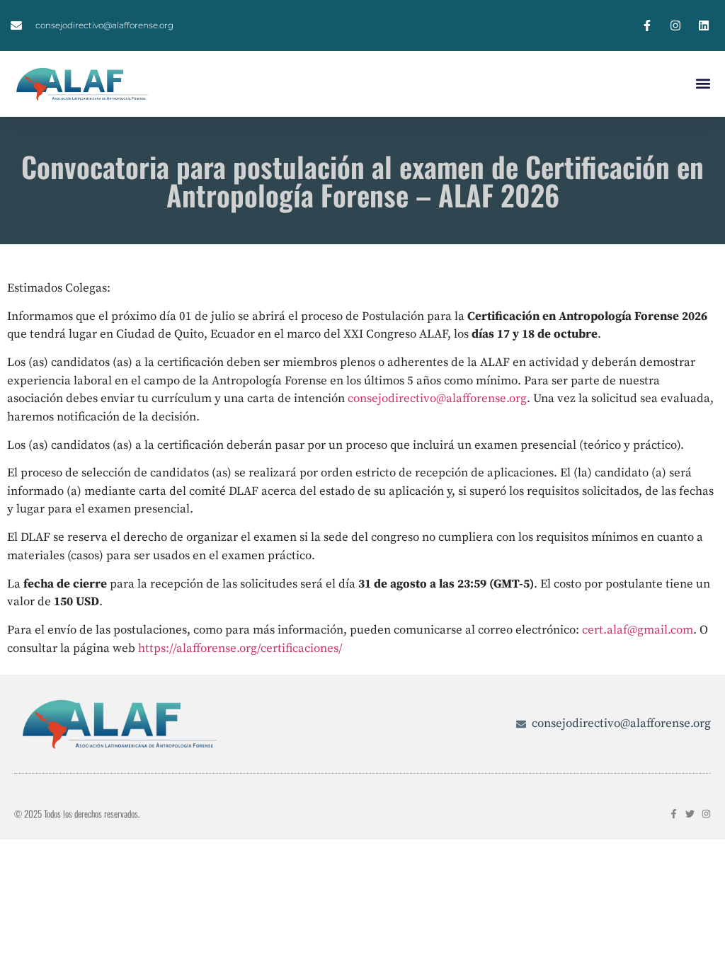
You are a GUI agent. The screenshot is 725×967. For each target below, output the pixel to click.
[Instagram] (706, 813)
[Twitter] (690, 813)
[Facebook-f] (673, 813)
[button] (702, 84)
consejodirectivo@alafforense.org (437, 398)
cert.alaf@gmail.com (637, 630)
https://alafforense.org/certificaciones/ (240, 648)
